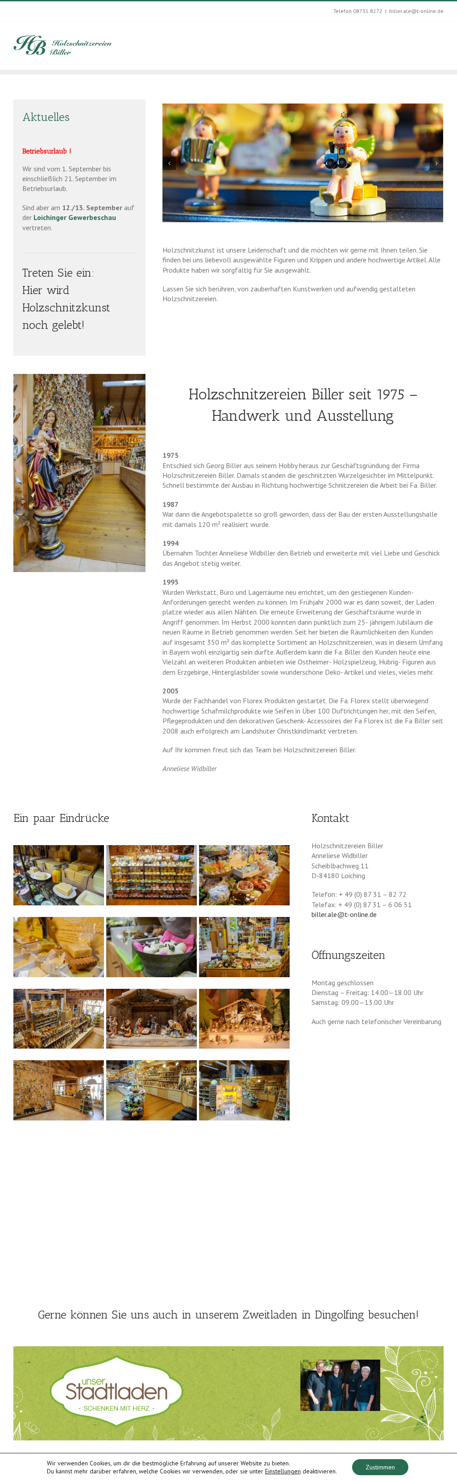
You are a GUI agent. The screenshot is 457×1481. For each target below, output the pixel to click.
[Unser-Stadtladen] (116, 1358)
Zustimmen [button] (380, 1467)
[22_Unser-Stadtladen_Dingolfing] (340, 1385)
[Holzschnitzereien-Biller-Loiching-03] (79, 377)
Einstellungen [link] (283, 1471)
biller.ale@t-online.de (416, 11)
